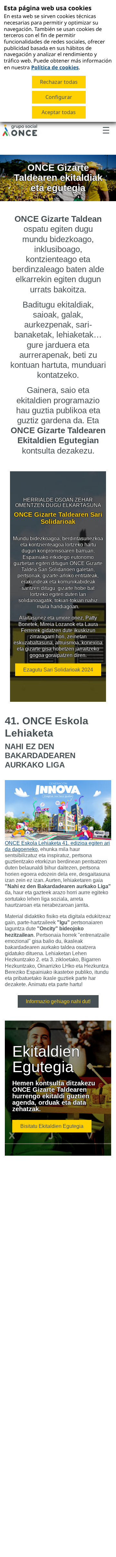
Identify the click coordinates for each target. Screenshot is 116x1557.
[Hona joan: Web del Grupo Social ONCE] (20, 130)
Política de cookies (55, 67)
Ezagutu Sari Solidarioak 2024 (58, 669)
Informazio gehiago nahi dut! (58, 1001)
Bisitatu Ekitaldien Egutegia (51, 1126)
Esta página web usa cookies (48, 8)
